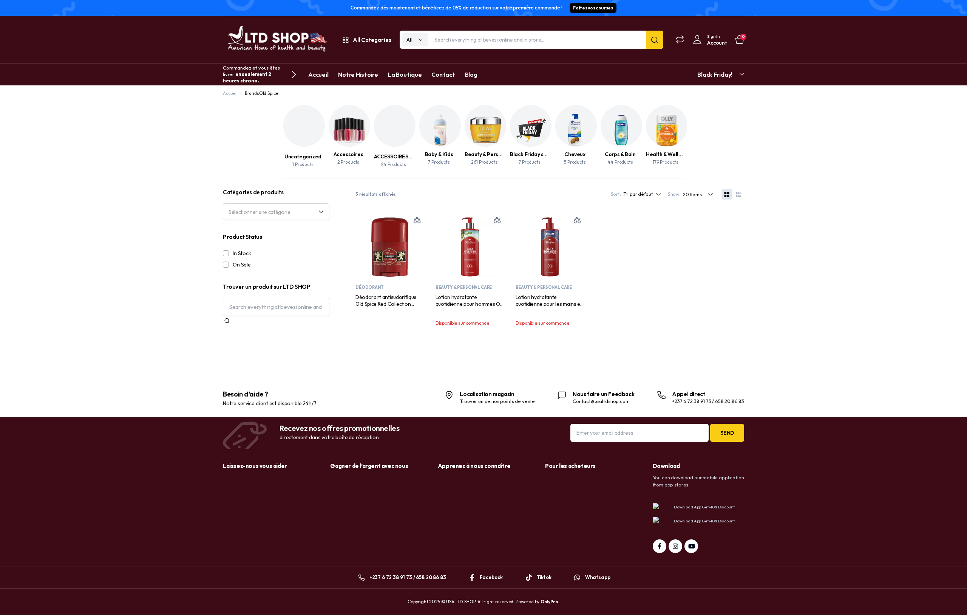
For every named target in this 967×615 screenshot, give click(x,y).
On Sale (242, 264)
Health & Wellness (667, 154)
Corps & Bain (620, 154)
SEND (727, 432)
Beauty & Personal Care (493, 154)
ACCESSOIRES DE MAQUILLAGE (412, 156)
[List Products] (739, 194)
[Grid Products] (726, 194)
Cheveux (574, 154)
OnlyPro (549, 601)
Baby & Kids (439, 154)
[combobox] (276, 211)
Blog (471, 74)
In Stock (242, 253)
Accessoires (348, 154)
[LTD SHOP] (276, 39)
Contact (443, 74)
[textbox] (273, 212)
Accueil (318, 74)
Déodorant (369, 287)
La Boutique (405, 74)
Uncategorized (302, 156)
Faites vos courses (593, 8)
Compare (417, 220)
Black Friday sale (530, 154)
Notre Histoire (358, 74)
